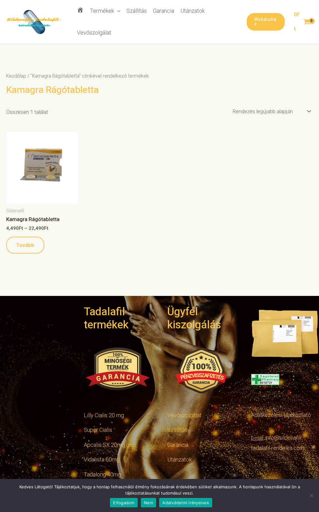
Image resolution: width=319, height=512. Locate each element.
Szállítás (136, 10)
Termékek (102, 10)
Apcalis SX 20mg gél (109, 445)
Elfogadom (123, 502)
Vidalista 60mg (102, 459)
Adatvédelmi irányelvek (185, 502)
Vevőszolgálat (94, 32)
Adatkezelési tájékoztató (281, 415)
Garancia (163, 10)
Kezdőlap (16, 76)
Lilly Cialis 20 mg (104, 415)
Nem (148, 502)
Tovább (25, 245)
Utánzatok (192, 10)
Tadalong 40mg (102, 474)
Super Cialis (98, 430)
